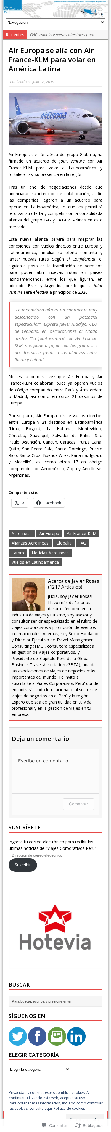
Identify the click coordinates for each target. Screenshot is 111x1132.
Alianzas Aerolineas (30, 543)
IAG (82, 543)
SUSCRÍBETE (25, 827)
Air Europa (49, 533)
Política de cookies (69, 1108)
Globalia (64, 543)
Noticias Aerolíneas (50, 552)
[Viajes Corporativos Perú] (55, 9)
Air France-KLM (81, 533)
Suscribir (23, 865)
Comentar (78, 803)
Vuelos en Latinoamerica (35, 562)
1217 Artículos (65, 587)
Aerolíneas (22, 533)
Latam (18, 552)
